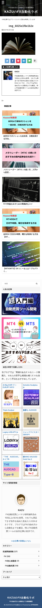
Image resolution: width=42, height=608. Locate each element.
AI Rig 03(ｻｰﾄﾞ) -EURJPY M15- (10, 386)
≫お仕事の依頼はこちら (21, 541)
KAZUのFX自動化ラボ (21, 12)
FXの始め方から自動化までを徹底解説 (21, 601)
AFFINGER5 (34, 605)
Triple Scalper (8, 410)
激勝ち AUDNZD (30, 410)
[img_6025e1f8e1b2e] (24, 61)
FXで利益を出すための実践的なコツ (17, 204)
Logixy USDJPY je (10, 432)
